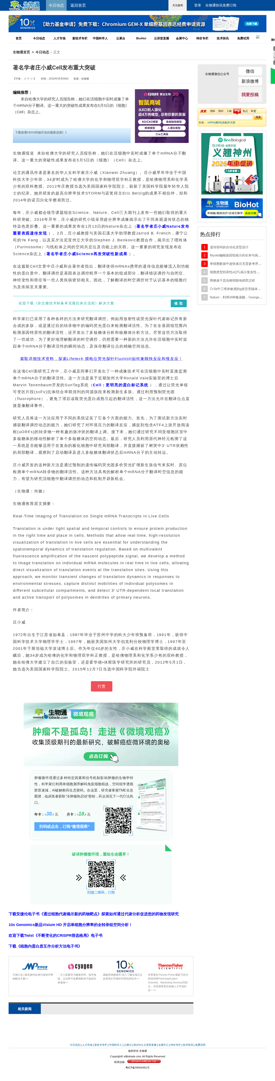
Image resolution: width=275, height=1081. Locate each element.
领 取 (178, 303)
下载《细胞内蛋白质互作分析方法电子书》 (45, 946)
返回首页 (78, 5)
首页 (19, 38)
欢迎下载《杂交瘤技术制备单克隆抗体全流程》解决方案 (66, 303)
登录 (197, 5)
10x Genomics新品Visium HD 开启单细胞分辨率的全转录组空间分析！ (71, 925)
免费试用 (243, 38)
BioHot (141, 38)
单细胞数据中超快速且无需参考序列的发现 (240, 263)
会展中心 (182, 38)
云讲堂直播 (161, 38)
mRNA (211, 122)
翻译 (218, 122)
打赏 (101, 686)
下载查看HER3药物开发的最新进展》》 (41, 132)
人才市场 (59, 38)
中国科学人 (100, 38)
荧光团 (231, 122)
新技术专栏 (79, 38)
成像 (224, 122)
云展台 (120, 38)
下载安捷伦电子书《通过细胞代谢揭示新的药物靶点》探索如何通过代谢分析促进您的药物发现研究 (94, 914)
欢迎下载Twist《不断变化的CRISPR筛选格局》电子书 (55, 935)
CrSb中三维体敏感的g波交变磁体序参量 (238, 289)
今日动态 (39, 38)
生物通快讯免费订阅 (220, 5)
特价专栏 (202, 38)
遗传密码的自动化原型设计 (229, 247)
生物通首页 (21, 52)
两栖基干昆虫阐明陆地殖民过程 (232, 280)
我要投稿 (250, 94)
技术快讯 (223, 38)
